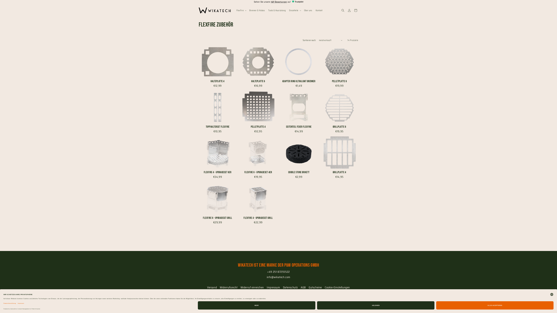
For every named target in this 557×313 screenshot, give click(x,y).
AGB (303, 287)
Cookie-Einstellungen (337, 287)
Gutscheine (315, 287)
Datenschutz (290, 287)
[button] (241, 10)
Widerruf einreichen (252, 287)
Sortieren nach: (309, 40)
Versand (212, 287)
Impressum (273, 287)
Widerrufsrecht (228, 287)
